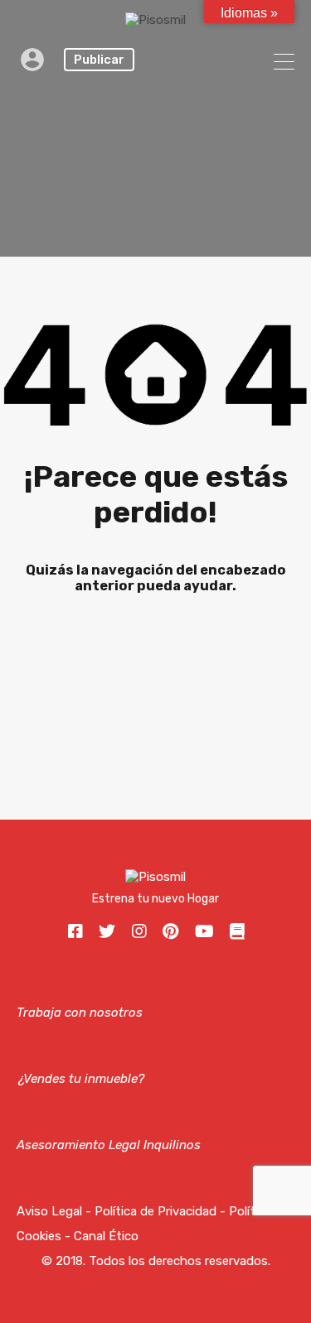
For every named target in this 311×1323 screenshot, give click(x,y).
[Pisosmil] (155, 19)
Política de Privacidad (155, 1211)
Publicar (99, 59)
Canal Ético (106, 1236)
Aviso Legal (49, 1211)
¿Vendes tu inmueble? (80, 1078)
